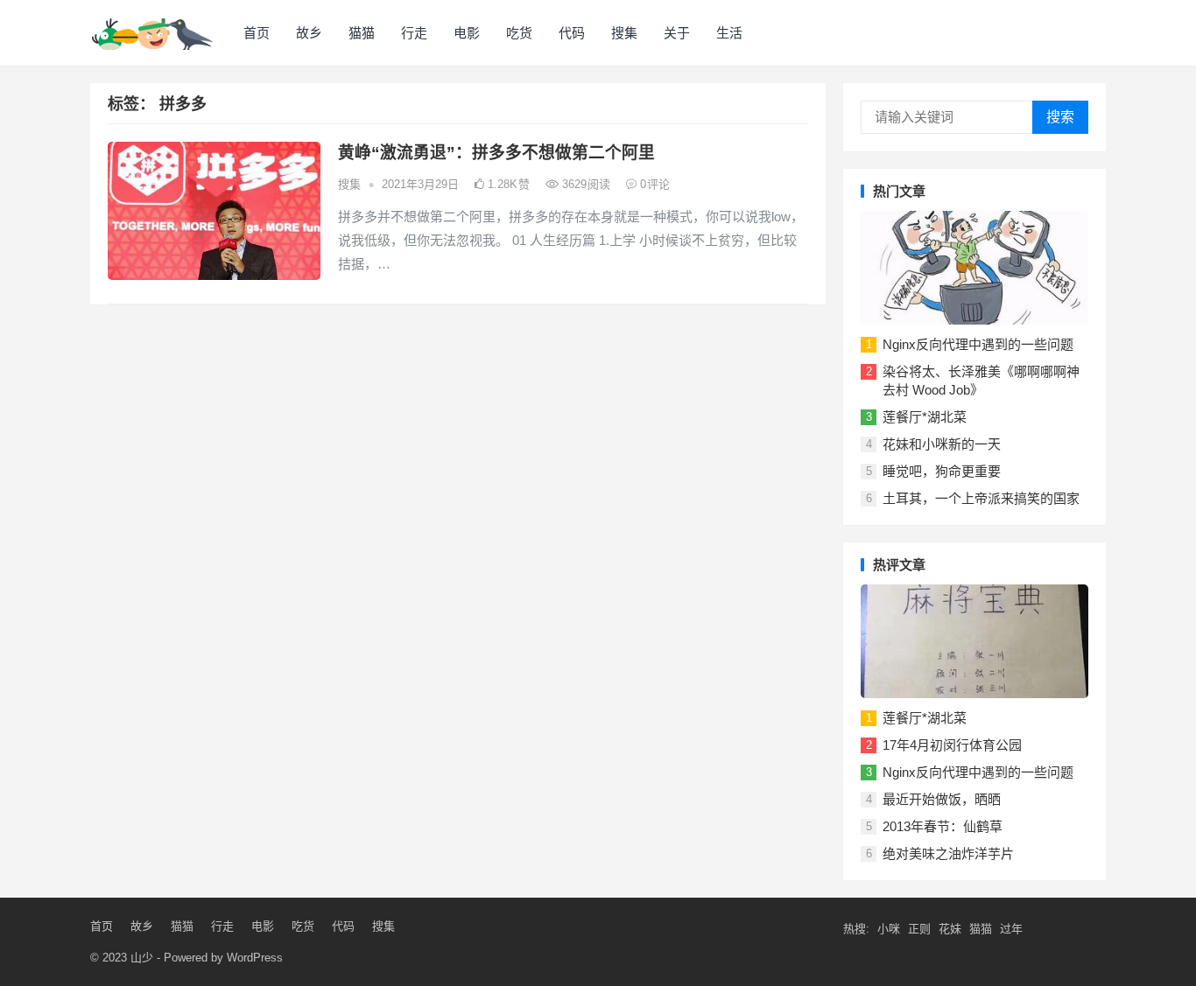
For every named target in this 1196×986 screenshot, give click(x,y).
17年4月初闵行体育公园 (952, 745)
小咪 (888, 928)
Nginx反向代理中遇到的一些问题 (978, 344)
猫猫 (361, 32)
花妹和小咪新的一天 (942, 444)
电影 (467, 32)
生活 (729, 32)
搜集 (624, 32)
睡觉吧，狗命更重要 (942, 471)
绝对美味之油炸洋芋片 (948, 853)
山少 (141, 957)
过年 (1011, 928)
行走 (414, 32)
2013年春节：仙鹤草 (943, 826)
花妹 (950, 928)
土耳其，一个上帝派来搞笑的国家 (981, 498)
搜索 (1060, 116)
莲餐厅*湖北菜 (925, 416)
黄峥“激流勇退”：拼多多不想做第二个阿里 (496, 152)
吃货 (519, 32)
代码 (572, 32)
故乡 (309, 32)
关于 (677, 32)
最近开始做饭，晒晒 (942, 799)
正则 (919, 928)
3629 (584, 184)
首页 (256, 32)
